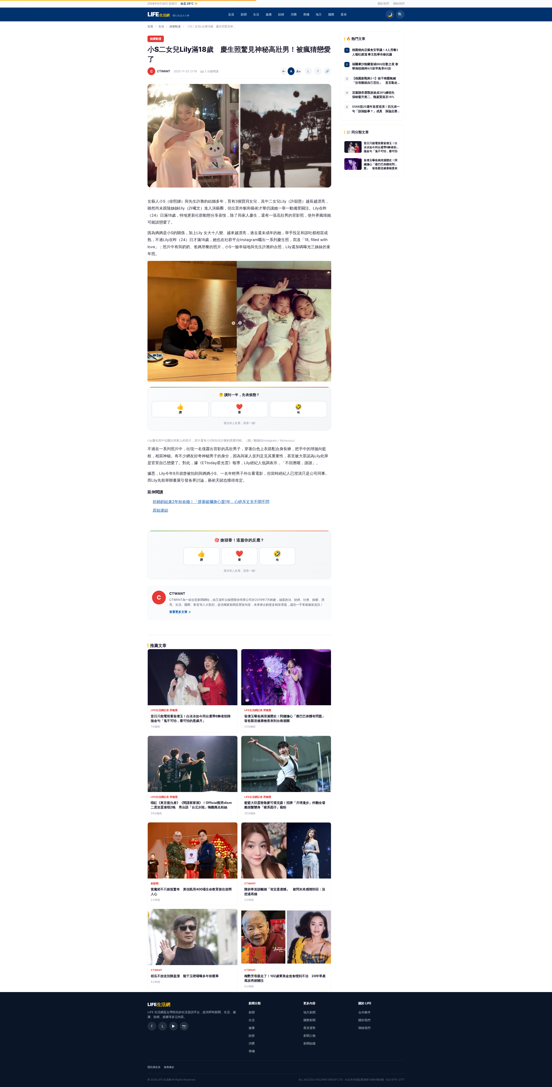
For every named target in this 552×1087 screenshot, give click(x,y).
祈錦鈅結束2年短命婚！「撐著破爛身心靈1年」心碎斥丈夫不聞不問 (211, 501)
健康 (269, 14)
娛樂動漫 (175, 26)
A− (283, 71)
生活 (256, 14)
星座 (344, 14)
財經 (281, 14)
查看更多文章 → (180, 612)
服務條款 (169, 1067)
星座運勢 (309, 1028)
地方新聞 (309, 1012)
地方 (319, 14)
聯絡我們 (399, 3)
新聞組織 (309, 1043)
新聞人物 (309, 1035)
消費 (294, 14)
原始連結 (160, 510)
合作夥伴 (364, 1012)
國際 (331, 14)
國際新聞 (309, 1020)
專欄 (306, 14)
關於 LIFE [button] (364, 1003)
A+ (298, 71)
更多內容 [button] (309, 1003)
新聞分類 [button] (255, 1003)
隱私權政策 (153, 1067)
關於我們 (383, 3)
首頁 (231, 14)
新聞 (244, 14)
